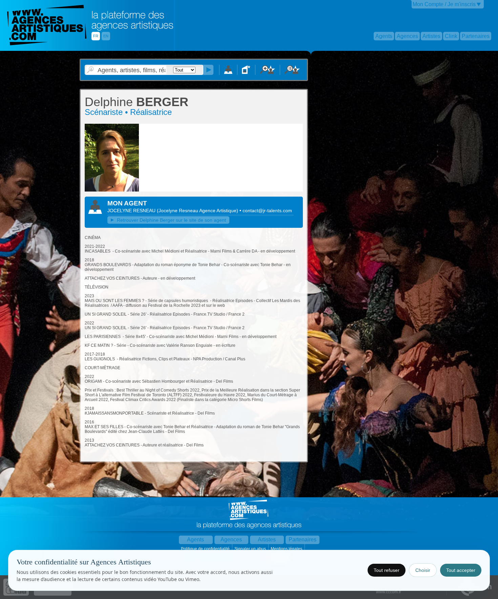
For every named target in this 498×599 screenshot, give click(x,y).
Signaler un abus (250, 548)
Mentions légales (287, 548)
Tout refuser (386, 570)
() (198, 210)
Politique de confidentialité (206, 548)
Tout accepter (460, 570)
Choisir (422, 570)
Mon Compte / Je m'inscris (444, 4)
